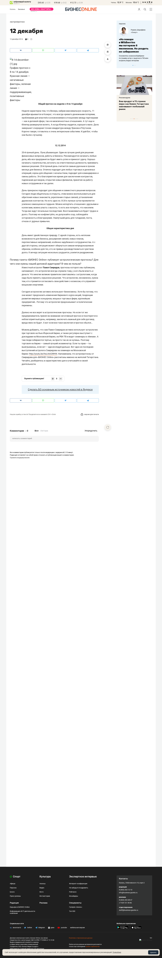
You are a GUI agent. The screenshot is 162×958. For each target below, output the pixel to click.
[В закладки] (108, 52)
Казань (13, 9)
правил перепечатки (93, 946)
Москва (129, 2)
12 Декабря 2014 (16, 39)
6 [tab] (136, 118)
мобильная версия (77, 927)
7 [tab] (137, 118)
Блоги (12, 892)
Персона (13, 888)
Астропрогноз (18, 21)
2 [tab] (131, 118)
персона (122, 24)
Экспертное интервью (83, 876)
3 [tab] (135, 65)
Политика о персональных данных (80, 938)
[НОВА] (41, 10)
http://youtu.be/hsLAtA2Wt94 (43, 354)
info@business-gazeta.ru (128, 893)
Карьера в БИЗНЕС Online (20, 907)
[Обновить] (108, 427)
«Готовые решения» (144, 32)
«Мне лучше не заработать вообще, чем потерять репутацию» (139, 44)
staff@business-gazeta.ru (128, 910)
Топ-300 (72, 911)
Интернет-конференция (78, 884)
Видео (41, 888)
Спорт (16, 876)
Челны (113, 2)
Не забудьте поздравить (78, 888)
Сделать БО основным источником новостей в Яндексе (60, 389)
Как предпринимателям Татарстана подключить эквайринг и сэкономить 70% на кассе (144, 105)
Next (149, 65)
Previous (120, 65)
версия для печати (91, 414)
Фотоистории (44, 896)
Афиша (12, 884)
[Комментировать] (108, 45)
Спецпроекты (75, 903)
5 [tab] (135, 118)
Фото (41, 892)
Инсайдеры (73, 896)
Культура (45, 876)
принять (153, 952)
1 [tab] (130, 118)
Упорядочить (91, 431)
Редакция (14, 903)
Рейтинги (72, 892)
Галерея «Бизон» (75, 907)
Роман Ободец (142, 30)
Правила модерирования (20, 458)
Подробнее (117, 952)
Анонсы (42, 884)
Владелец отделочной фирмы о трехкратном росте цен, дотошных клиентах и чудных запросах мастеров (140, 55)
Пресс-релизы (15, 896)
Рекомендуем (134, 98)
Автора (44, 431)
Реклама (43, 903)
